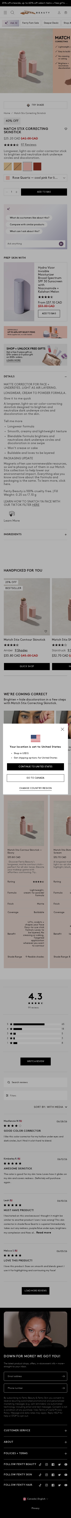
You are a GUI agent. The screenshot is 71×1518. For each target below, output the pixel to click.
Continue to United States (35, 767)
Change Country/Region (35, 788)
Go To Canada (35, 778)
